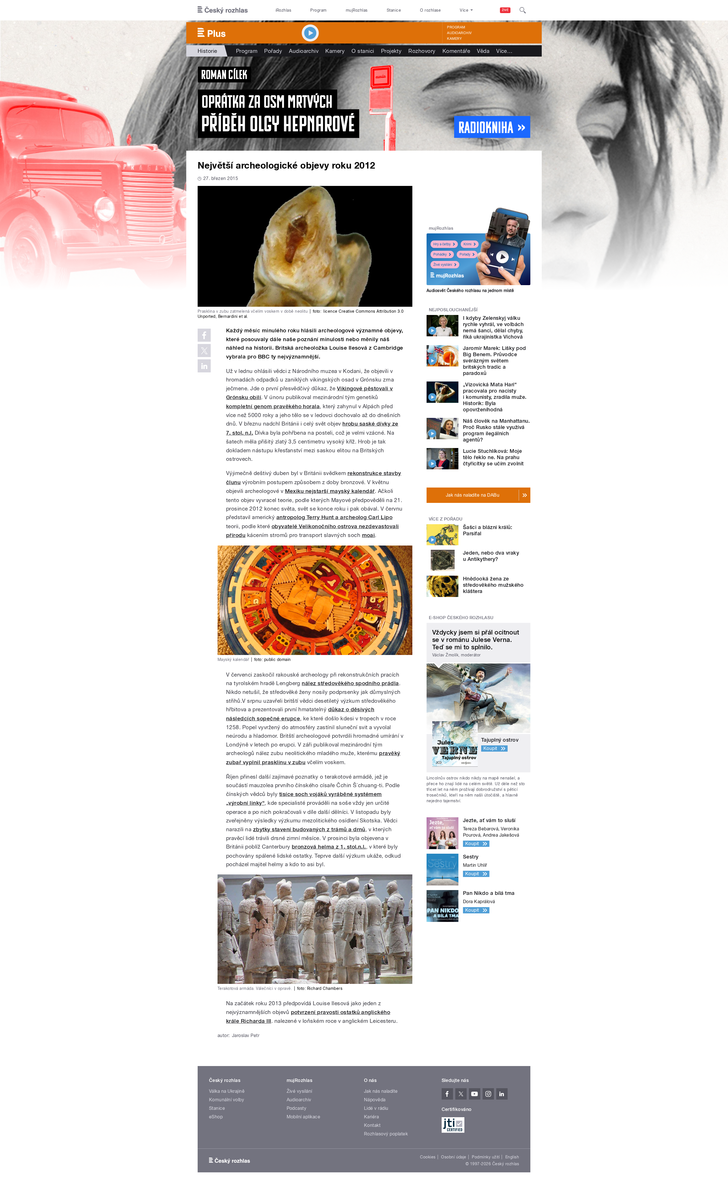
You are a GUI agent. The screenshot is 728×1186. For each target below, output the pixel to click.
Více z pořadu (446, 519)
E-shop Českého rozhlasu (461, 617)
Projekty (391, 51)
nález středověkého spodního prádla (350, 683)
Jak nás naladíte (381, 1091)
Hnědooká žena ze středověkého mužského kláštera (493, 585)
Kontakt (372, 1125)
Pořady (273, 51)
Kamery (454, 39)
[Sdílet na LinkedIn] (204, 365)
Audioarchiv (459, 33)
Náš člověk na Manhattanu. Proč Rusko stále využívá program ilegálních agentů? (496, 430)
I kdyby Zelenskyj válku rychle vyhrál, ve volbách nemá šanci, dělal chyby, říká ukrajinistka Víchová (493, 327)
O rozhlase (430, 10)
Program (318, 10)
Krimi (467, 244)
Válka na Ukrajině (227, 1091)
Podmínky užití (486, 1157)
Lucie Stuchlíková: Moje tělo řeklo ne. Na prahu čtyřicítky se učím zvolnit (493, 457)
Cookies (427, 1157)
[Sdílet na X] (204, 350)
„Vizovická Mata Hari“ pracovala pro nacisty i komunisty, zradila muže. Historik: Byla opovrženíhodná (494, 396)
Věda (483, 51)
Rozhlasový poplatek (386, 1134)
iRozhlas (283, 10)
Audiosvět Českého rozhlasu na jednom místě (470, 290)
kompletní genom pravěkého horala (273, 406)
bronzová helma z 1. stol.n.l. (329, 846)
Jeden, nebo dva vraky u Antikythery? (491, 556)
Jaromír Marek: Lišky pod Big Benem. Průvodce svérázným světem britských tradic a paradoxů (494, 360)
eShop (216, 1116)
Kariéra (371, 1116)
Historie (207, 51)
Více (504, 51)
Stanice (394, 10)
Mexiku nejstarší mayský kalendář (330, 491)
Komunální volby (226, 1099)
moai (368, 535)
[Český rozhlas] (223, 10)
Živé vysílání (442, 265)
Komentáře (456, 51)
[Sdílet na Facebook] (204, 335)
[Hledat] (522, 10)
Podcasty (297, 1108)
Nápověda (375, 1099)
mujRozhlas (357, 10)
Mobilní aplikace (303, 1116)
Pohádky (440, 254)
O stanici (362, 51)
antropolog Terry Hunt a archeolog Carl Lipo (334, 517)
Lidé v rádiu (376, 1108)
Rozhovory (421, 51)
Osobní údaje (453, 1157)
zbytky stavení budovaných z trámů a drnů (309, 829)
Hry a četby (442, 244)
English (512, 1157)
